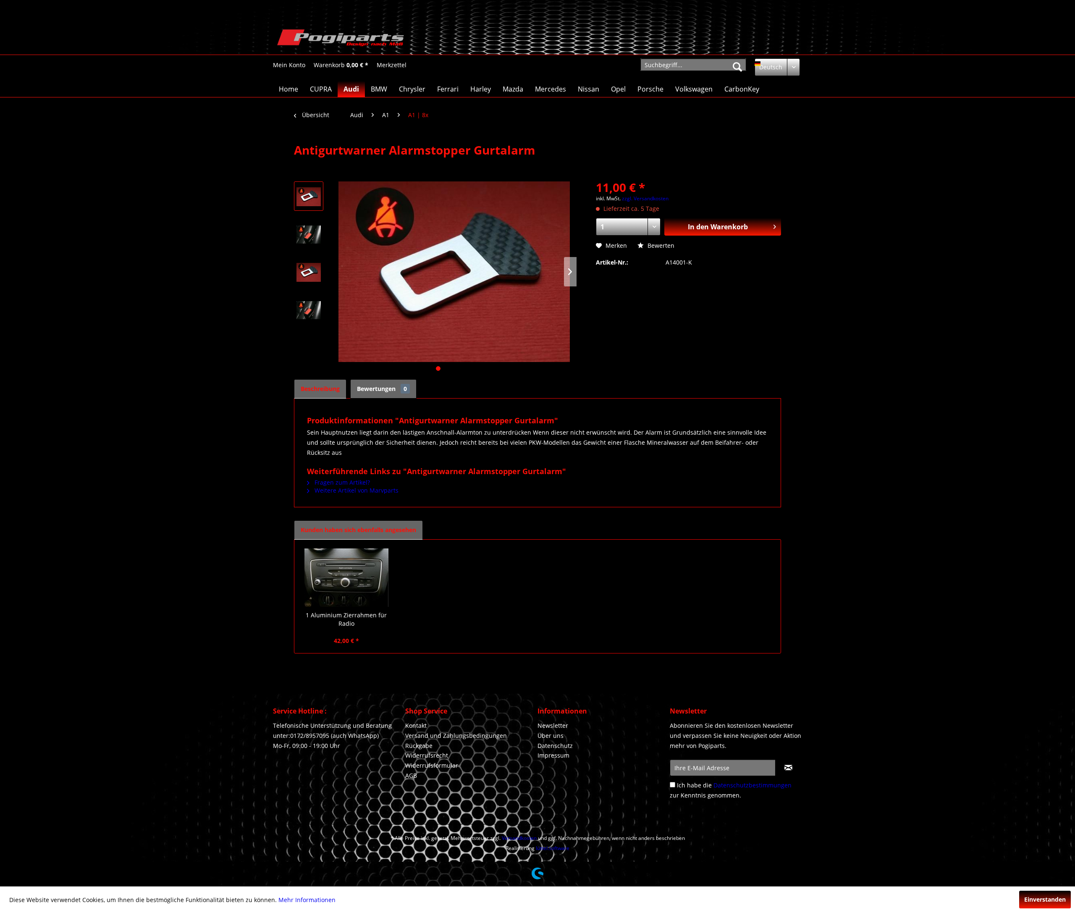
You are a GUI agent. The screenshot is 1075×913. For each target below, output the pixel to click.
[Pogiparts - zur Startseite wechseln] (340, 39)
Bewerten (660, 245)
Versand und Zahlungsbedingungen (456, 736)
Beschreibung (320, 389)
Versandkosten (519, 838)
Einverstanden (1045, 899)
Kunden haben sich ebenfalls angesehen (358, 530)
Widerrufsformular (431, 765)
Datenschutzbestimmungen (752, 785)
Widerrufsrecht (426, 755)
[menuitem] (289, 64)
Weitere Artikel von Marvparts (356, 490)
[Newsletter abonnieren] (788, 767)
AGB (411, 775)
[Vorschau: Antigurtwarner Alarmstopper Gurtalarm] (308, 196)
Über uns (551, 736)
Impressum (553, 755)
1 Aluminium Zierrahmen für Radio (346, 619)
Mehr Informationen (307, 900)
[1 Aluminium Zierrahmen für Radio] (346, 577)
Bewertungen (382, 389)
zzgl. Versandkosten (645, 198)
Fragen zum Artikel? (341, 482)
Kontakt (416, 725)
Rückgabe (419, 746)
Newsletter (553, 725)
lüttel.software (552, 848)
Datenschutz (555, 746)
